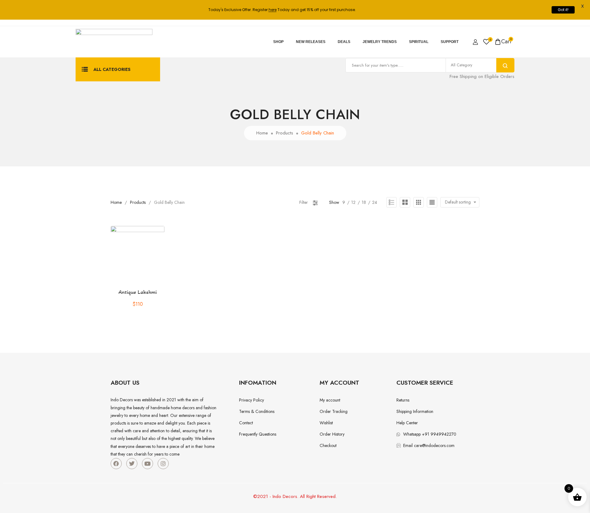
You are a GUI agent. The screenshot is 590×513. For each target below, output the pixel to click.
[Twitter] (131, 463)
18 (364, 202)
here (273, 9)
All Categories (112, 69)
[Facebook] (116, 463)
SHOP (278, 42)
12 (353, 202)
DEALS (344, 42)
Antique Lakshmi (138, 292)
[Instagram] (163, 463)
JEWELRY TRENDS (380, 42)
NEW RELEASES (310, 42)
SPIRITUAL (418, 42)
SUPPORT (449, 42)
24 (374, 202)
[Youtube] (147, 463)
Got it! (563, 9)
